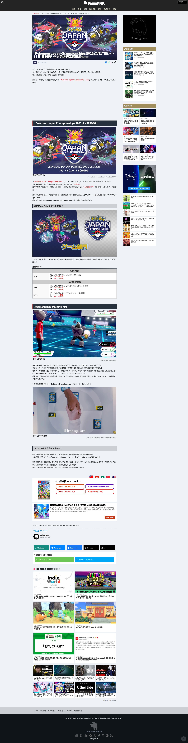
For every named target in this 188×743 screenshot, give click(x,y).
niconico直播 (58, 276)
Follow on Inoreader (85, 559)
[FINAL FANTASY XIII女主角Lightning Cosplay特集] (148, 149)
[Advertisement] (74, 103)
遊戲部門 (77, 184)
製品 (99, 9)
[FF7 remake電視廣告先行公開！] (148, 131)
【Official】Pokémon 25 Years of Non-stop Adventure (103, 437)
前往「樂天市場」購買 (67, 491)
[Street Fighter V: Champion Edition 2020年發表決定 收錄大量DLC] (131, 131)
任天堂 (37, 531)
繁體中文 (181, 2)
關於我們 (43, 711)
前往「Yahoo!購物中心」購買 (99, 486)
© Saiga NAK (94, 739)
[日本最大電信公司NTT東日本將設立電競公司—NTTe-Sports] (148, 113)
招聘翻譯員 (78, 711)
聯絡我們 (52, 711)
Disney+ (113, 700)
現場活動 (92, 9)
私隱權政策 (69, 711)
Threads (90, 548)
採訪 (114, 9)
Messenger (57, 548)
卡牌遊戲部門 (89, 187)
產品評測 (107, 9)
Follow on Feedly (44, 559)
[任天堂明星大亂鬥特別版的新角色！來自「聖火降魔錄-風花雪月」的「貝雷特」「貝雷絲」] (131, 113)
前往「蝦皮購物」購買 (67, 486)
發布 (85, 9)
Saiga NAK (94, 3)
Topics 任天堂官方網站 (110, 360)
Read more (109, 517)
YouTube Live (58, 278)
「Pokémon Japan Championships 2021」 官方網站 (103, 176)
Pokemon (44, 531)
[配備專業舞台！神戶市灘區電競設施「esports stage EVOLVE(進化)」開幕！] (131, 149)
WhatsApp (40, 548)
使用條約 (60, 711)
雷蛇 (106, 700)
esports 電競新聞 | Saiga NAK (94, 731)
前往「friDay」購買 (96, 491)
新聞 (79, 9)
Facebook (73, 548)
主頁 (73, 9)
